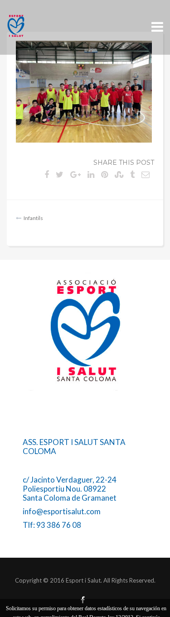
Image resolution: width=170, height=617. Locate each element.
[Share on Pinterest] (104, 174)
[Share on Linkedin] (90, 174)
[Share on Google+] (75, 174)
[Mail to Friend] (145, 174)
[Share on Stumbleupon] (119, 174)
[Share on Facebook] (46, 174)
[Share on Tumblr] (132, 174)
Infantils (33, 218)
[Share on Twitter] (59, 174)
